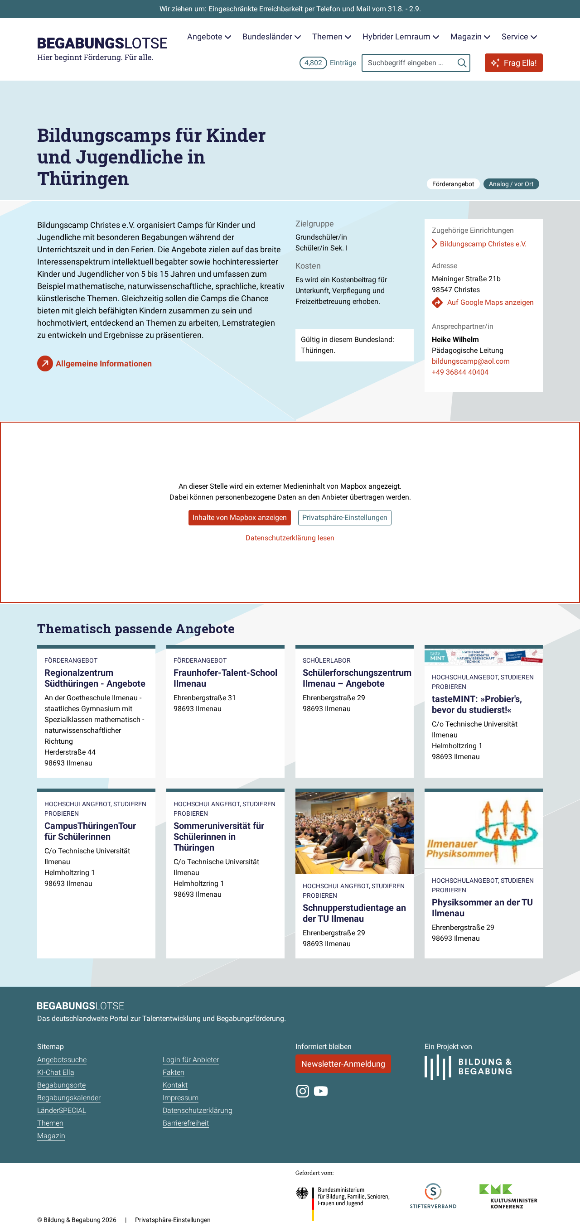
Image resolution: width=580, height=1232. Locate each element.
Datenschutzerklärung (197, 1110)
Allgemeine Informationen (104, 363)
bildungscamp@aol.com (471, 361)
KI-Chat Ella (55, 1072)
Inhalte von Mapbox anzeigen (240, 517)
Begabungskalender (69, 1097)
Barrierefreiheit (186, 1123)
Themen (50, 1123)
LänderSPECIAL (61, 1110)
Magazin (51, 1135)
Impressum (180, 1097)
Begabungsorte (61, 1085)
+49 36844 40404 (460, 372)
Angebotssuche (62, 1059)
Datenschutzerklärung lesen (290, 538)
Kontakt (175, 1085)
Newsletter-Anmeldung (343, 1063)
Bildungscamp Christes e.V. (483, 244)
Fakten (173, 1072)
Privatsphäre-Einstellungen (344, 517)
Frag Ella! (520, 62)
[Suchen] (462, 63)
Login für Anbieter (191, 1059)
